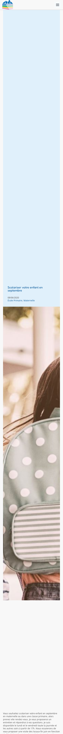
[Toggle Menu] (57, 5)
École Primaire (15, 300)
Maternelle (29, 300)
